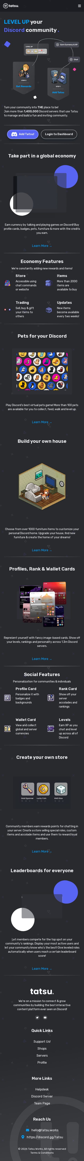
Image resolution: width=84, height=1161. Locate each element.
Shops (42, 1048)
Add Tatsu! (26, 134)
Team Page (42, 1103)
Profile (42, 1062)
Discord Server (42, 1096)
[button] (42, 191)
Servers (42, 1055)
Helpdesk (42, 1089)
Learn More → (42, 246)
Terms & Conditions (42, 1152)
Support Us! (42, 1041)
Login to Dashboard (59, 134)
